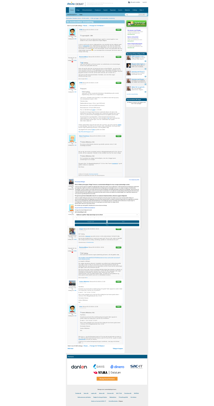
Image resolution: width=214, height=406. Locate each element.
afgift (93, 109)
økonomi (88, 236)
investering (115, 163)
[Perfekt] (85, 31)
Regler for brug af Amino (100, 397)
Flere (141, 10)
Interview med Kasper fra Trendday (139, 79)
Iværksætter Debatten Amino (73, 18)
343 (75, 38)
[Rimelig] (81, 31)
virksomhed (86, 45)
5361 (75, 60)
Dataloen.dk (127, 393)
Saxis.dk (86, 393)
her (87, 78)
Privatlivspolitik (123, 397)
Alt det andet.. (86, 18)
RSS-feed (70, 348)
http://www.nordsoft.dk (93, 174)
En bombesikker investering (107, 18)
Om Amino (133, 397)
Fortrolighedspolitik (134, 179)
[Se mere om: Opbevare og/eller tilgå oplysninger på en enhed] (137, 215)
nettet (93, 129)
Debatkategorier (71, 14)
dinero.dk (101, 393)
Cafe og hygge (95, 18)
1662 (75, 239)
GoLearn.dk (110, 393)
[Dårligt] (80, 31)
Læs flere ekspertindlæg (132, 94)
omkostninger (82, 339)
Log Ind (145, 2)
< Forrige (91, 25)
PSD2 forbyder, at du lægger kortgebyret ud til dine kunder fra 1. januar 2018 (139, 56)
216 (75, 315)
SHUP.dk (136, 393)
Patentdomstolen (90, 242)
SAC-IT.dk (119, 393)
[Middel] (82, 31)
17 (145, 68)
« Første (84, 25)
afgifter (119, 124)
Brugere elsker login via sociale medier (139, 64)
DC (82, 62)
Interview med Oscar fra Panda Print (139, 71)
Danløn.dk (78, 393)
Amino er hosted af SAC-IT (98, 401)
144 (75, 145)
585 (75, 290)
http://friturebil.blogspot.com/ (86, 131)
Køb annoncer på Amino (84, 397)
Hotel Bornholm (113, 401)
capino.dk (93, 393)
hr (108, 118)
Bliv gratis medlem (135, 2)
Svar (118, 29)
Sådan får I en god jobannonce (139, 87)
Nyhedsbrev (113, 397)
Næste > (101, 25)
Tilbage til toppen (118, 348)
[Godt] (84, 31)
